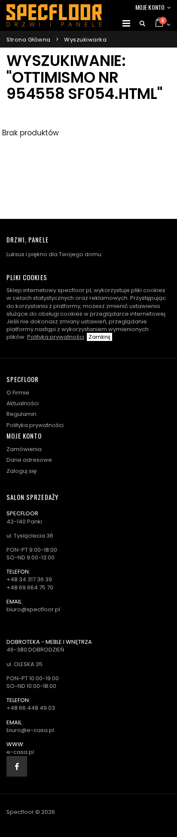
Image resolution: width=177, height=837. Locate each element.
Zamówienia (24, 449)
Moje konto (150, 7)
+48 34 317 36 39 (29, 579)
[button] (142, 23)
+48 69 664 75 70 (29, 587)
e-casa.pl (20, 752)
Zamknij (99, 337)
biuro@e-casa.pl (30, 730)
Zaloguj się (21, 471)
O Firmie (17, 393)
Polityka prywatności (55, 337)
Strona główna (28, 40)
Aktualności (22, 403)
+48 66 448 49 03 (30, 708)
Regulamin (21, 414)
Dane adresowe (29, 460)
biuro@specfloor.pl (33, 609)
